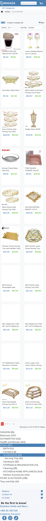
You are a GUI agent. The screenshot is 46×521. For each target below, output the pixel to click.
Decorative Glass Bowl (10, 90)
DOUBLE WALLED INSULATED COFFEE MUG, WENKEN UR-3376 (10, 52)
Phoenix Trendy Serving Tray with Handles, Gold (11, 247)
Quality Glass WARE (32, 129)
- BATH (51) (7, 448)
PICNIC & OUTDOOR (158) (13, 478)
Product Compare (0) (15, 23)
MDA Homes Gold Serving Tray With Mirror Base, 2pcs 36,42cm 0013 (32, 286)
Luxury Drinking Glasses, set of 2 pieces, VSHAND (34, 52)
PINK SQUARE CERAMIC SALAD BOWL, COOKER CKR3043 (32, 169)
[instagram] (10, 518)
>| (13, 424)
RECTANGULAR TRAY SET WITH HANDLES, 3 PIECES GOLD (10, 325)
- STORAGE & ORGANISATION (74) (19, 465)
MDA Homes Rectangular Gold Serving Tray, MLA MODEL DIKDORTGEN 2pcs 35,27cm (10, 286)
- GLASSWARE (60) (11, 455)
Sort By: (24, 27)
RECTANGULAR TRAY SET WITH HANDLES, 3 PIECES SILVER (33, 325)
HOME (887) (6, 445)
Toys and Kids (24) (9, 481)
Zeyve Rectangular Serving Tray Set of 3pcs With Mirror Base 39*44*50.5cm (10, 403)
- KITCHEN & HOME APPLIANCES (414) (21, 471)
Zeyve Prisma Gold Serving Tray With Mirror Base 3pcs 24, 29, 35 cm (11, 130)
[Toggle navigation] (42, 491)
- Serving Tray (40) (11, 458)
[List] (4, 22)
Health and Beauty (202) (13, 442)
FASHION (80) (7, 432)
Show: (4, 27)
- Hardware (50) (9, 461)
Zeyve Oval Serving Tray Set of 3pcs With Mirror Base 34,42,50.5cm (33, 403)
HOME (7, 12)
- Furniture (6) (8, 451)
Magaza (5, 491)
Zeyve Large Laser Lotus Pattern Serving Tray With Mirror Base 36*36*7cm (33, 364)
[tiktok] (16, 518)
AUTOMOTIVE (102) (10, 438)
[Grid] (2, 22)
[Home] (2, 12)
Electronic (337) (8, 435)
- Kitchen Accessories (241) (15, 474)
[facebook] (4, 518)
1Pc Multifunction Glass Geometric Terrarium (10, 364)
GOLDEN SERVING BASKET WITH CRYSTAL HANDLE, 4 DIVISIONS (33, 208)
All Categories (8, 8)
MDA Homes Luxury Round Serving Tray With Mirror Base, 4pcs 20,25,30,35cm (33, 247)
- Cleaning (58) (8, 468)
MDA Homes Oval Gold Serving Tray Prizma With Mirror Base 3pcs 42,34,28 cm (33, 91)
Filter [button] (42, 23)
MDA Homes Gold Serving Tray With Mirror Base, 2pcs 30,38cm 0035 (9, 208)
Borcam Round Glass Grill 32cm (10, 169)
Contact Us (7, 494)
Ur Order (6, 498)
